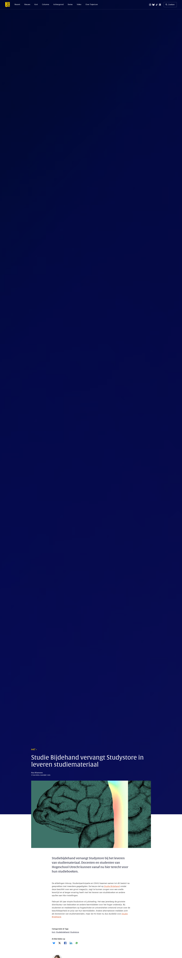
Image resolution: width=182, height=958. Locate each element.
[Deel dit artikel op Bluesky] (54, 943)
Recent (17, 4)
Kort (36, 4)
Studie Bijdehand (112, 886)
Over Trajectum (92, 4)
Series (70, 4)
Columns (45, 4)
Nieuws (27, 4)
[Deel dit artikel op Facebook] (65, 943)
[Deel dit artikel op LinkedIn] (71, 943)
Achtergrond (58, 4)
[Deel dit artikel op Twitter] (60, 943)
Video (79, 4)
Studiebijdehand (62, 932)
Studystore (74, 932)
